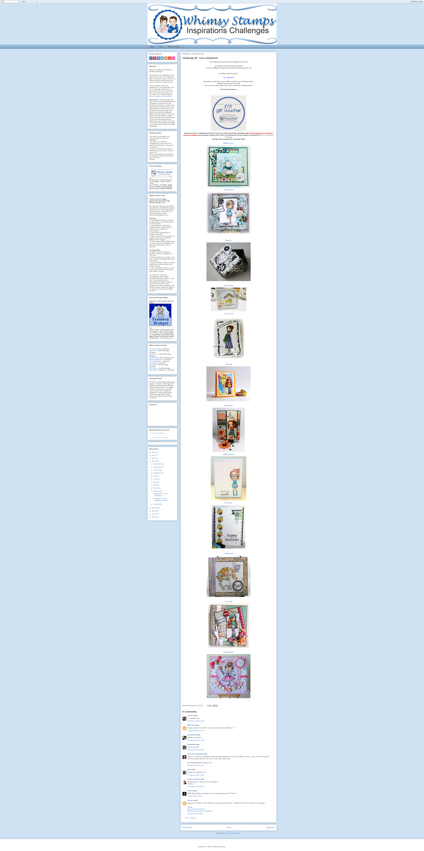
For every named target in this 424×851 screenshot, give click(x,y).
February (157, 491)
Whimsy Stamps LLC (154, 433)
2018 (154, 452)
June (155, 479)
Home (152, 47)
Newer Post (187, 827)
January (157, 504)
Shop (161, 47)
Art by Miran (153, 365)
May (155, 482)
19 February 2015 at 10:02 (195, 730)
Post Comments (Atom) (233, 833)
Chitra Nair (228, 364)
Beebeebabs (191, 744)
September (158, 473)
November (157, 467)
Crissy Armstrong (155, 349)
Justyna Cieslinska (193, 779)
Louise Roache (228, 313)
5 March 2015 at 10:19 (194, 796)
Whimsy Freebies (174, 47)
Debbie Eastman (228, 454)
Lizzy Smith (228, 601)
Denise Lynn (153, 354)
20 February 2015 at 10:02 (195, 750)
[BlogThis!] (210, 706)
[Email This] (208, 706)
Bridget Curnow (228, 143)
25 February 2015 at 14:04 (195, 775)
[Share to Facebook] (214, 706)
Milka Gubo (191, 725)
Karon (189, 769)
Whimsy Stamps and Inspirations (160, 96)
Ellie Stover (228, 503)
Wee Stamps (153, 370)
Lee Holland (153, 363)
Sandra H (190, 715)
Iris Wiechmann (229, 553)
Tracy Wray (153, 368)
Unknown (190, 800)
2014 (154, 508)
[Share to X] (212, 706)
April (155, 485)
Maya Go (229, 240)
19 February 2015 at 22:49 (195, 740)
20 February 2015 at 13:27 (195, 765)
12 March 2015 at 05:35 (195, 814)
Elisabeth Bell (154, 357)
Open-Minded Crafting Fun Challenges (199, 811)
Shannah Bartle (228, 652)
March (156, 488)
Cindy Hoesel (228, 285)
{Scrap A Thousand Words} (195, 809)
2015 (154, 461)
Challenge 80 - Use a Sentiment (160, 494)
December (157, 464)
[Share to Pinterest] (217, 706)
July (155, 476)
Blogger (223, 846)
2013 (154, 511)
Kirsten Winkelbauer (156, 359)
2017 (154, 455)
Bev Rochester (229, 190)
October (157, 470)
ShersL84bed (191, 735)
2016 (154, 458)
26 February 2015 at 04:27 (195, 786)
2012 (154, 514)
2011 (153, 517)
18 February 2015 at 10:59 (195, 721)
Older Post (270, 827)
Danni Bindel (229, 405)
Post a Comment (190, 818)
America (190, 791)
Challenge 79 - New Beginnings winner (160, 499)
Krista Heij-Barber (155, 361)
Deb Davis (152, 350)
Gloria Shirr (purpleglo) (195, 754)
